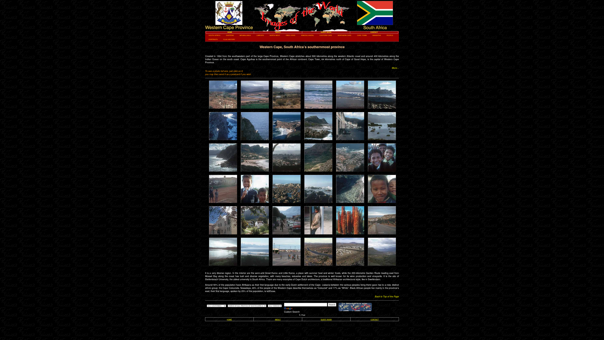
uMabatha (376, 35)
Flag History (229, 39)
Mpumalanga (245, 35)
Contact (374, 32)
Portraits (213, 39)
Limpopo (260, 35)
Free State (290, 35)
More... (395, 67)
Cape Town (362, 35)
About (278, 32)
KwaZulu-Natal (307, 35)
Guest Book (326, 32)
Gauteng (230, 35)
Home (229, 32)
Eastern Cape (326, 35)
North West (275, 35)
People (390, 35)
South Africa (214, 35)
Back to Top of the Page (387, 296)
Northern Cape (344, 35)
